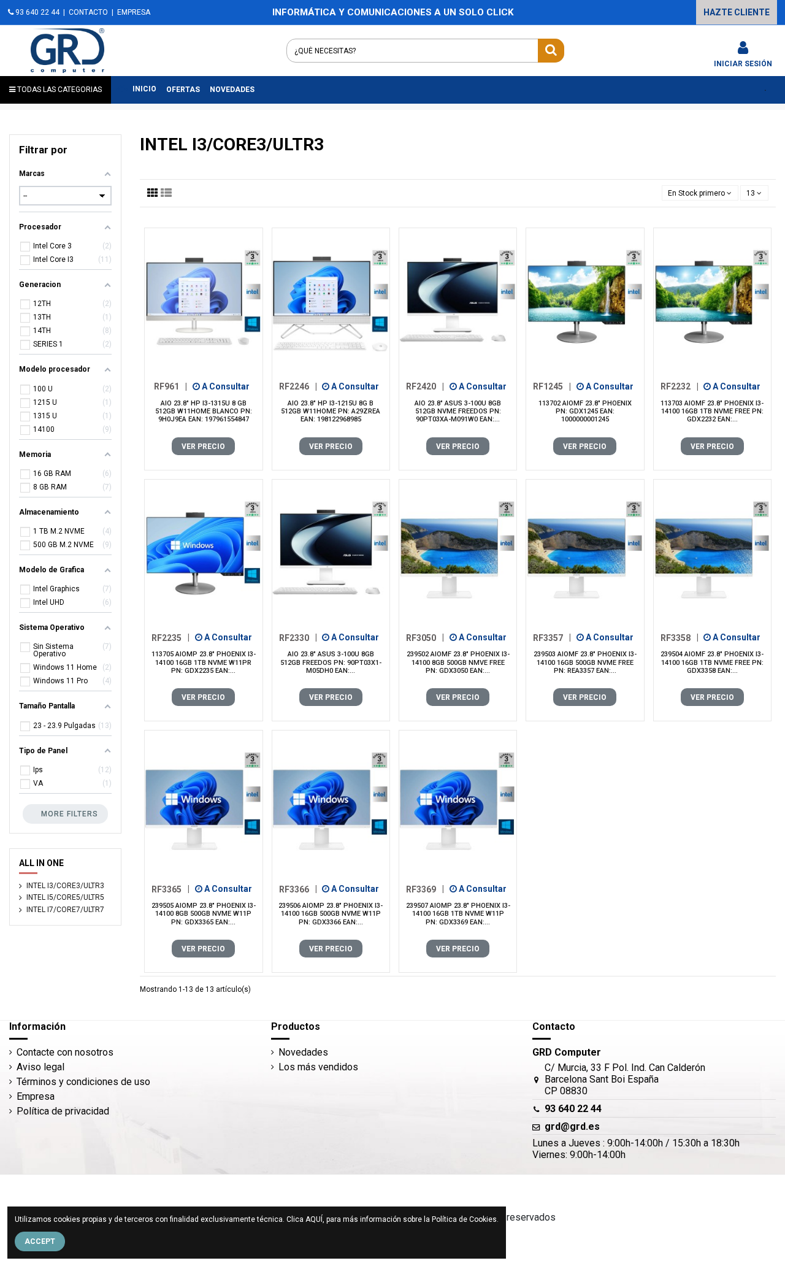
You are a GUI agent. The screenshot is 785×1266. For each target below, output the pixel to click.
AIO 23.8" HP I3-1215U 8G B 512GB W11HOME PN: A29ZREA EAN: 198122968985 (330, 411)
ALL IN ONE (41, 863)
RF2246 (298, 386)
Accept (40, 1241)
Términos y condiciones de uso (83, 1082)
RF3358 (680, 637)
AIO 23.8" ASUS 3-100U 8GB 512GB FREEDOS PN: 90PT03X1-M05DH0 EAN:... (330, 662)
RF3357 (552, 637)
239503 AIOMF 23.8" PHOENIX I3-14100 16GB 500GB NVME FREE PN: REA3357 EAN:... (585, 662)
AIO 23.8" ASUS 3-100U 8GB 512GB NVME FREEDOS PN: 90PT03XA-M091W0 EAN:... (458, 411)
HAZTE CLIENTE (736, 12)
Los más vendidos (318, 1067)
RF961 (170, 386)
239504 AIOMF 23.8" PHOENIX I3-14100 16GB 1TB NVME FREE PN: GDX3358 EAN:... (712, 662)
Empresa (36, 1096)
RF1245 (552, 386)
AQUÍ (314, 1219)
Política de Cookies (464, 1219)
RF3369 (425, 889)
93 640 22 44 (36, 12)
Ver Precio (203, 446)
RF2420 (425, 386)
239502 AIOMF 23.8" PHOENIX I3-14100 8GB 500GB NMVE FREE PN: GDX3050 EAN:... (458, 662)
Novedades (303, 1052)
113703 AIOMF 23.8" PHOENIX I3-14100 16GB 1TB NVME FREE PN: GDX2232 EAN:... (712, 411)
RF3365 (170, 889)
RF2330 (298, 637)
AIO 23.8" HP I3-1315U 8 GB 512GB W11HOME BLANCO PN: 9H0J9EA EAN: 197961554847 (203, 411)
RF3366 (298, 889)
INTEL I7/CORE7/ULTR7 (65, 909)
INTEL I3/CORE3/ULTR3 (65, 885)
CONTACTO (88, 12)
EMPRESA (133, 12)
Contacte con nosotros (65, 1052)
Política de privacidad (63, 1111)
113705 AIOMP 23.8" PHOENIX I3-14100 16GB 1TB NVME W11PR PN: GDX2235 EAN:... (203, 662)
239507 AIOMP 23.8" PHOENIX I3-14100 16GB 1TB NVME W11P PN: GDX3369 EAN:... (458, 914)
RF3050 (425, 637)
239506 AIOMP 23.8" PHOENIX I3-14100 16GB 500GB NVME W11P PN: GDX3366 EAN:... (330, 914)
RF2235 (170, 637)
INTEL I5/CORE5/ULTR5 (65, 897)
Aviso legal (40, 1067)
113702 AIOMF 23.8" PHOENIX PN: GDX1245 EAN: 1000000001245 (585, 411)
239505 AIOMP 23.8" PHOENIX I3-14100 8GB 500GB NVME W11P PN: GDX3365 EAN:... (203, 914)
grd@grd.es (572, 1126)
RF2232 (680, 386)
